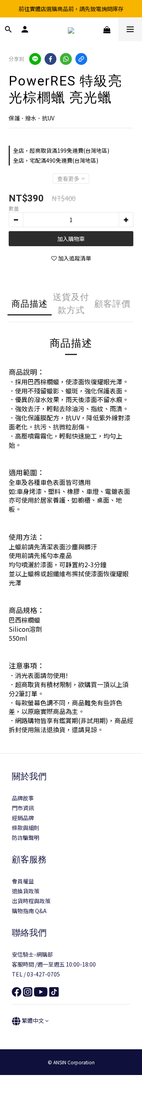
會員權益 (23, 881)
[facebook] (50, 59)
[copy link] (81, 59)
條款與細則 (25, 828)
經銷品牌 (23, 818)
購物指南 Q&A (29, 911)
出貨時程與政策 (31, 901)
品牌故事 (23, 798)
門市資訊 (23, 808)
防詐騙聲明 (25, 837)
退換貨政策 (25, 891)
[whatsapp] (66, 59)
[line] (35, 59)
